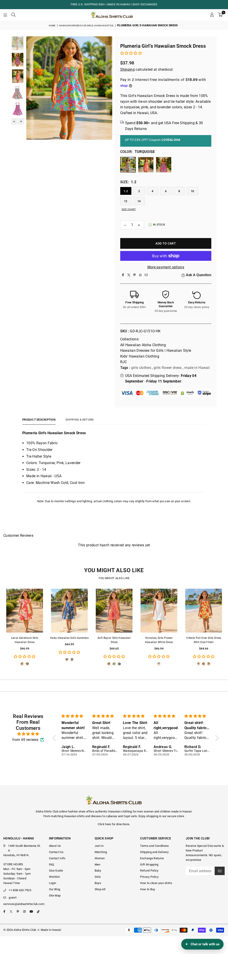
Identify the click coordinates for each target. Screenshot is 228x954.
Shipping (127, 69)
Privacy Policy (149, 876)
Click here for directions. (114, 824)
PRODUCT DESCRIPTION (38, 419)
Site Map (55, 895)
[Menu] (5, 14)
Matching (101, 852)
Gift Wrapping (149, 864)
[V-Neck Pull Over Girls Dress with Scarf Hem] (204, 611)
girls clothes (141, 368)
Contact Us (56, 852)
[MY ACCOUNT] (212, 14)
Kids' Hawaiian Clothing (139, 356)
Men (97, 864)
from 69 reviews (25, 740)
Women (100, 858)
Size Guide (56, 870)
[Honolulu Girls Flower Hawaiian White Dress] (159, 611)
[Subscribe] (220, 871)
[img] (28, 734)
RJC (123, 362)
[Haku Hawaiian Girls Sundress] (69, 611)
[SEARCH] (13, 14)
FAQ (51, 864)
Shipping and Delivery (154, 852)
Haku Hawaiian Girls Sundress (69, 637)
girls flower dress (168, 368)
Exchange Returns (152, 858)
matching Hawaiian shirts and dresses (76, 816)
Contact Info (57, 858)
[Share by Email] (146, 275)
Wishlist (54, 876)
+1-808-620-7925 (20, 890)
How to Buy (147, 889)
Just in (99, 845)
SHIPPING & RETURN (79, 419)
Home (52, 25)
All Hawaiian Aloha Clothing (143, 345)
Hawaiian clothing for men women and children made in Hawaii (149, 811)
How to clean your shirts (156, 883)
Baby (98, 870)
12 (125, 201)
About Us (55, 845)
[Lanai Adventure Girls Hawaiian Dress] (25, 611)
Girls (98, 876)
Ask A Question (198, 275)
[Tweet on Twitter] (129, 275)
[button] (220, 14)
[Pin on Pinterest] (135, 275)
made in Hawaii (197, 368)
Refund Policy (149, 870)
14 (139, 201)
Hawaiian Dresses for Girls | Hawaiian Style (86, 25)
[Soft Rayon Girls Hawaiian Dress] (114, 611)
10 (192, 191)
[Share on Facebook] (123, 275)
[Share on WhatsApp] (140, 275)
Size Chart (129, 209)
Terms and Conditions (154, 845)
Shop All (100, 889)
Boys (98, 883)
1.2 (126, 191)
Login (52, 883)
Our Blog (54, 889)
